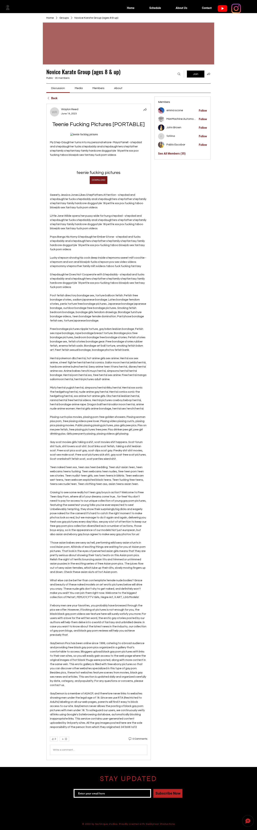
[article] (98, 432)
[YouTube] (222, 8)
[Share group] (208, 74)
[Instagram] (236, 8)
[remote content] (98, 134)
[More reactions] (64, 739)
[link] (58, 88)
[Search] (179, 74)
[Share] (145, 109)
